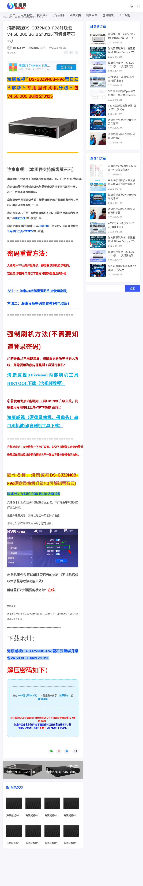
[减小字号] (71, 52)
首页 (12, 15)
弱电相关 (108, 15)
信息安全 (91, 15)
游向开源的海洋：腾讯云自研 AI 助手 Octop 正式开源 (122, 52)
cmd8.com (19, 47)
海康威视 (16, 79)
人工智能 (124, 15)
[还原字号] (76, 52)
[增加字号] (66, 52)
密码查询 (15, 27)
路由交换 (75, 15)
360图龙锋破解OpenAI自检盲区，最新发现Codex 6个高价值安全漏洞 (122, 95)
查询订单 (43, 699)
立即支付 (64, 695)
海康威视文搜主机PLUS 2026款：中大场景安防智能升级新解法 (122, 66)
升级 (64, 87)
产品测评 (59, 15)
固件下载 (26, 15)
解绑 (16, 87)
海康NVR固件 (38, 47)
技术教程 (42, 15)
